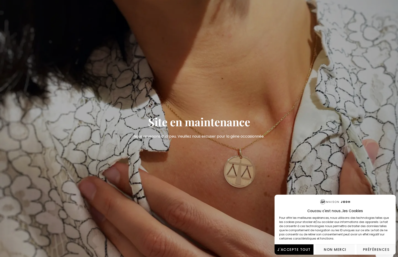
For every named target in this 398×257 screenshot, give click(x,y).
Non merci (335, 249)
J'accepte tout (294, 249)
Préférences (376, 249)
